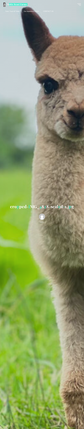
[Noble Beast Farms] (4, 4)
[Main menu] (79, 4)
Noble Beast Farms (17, 4)
